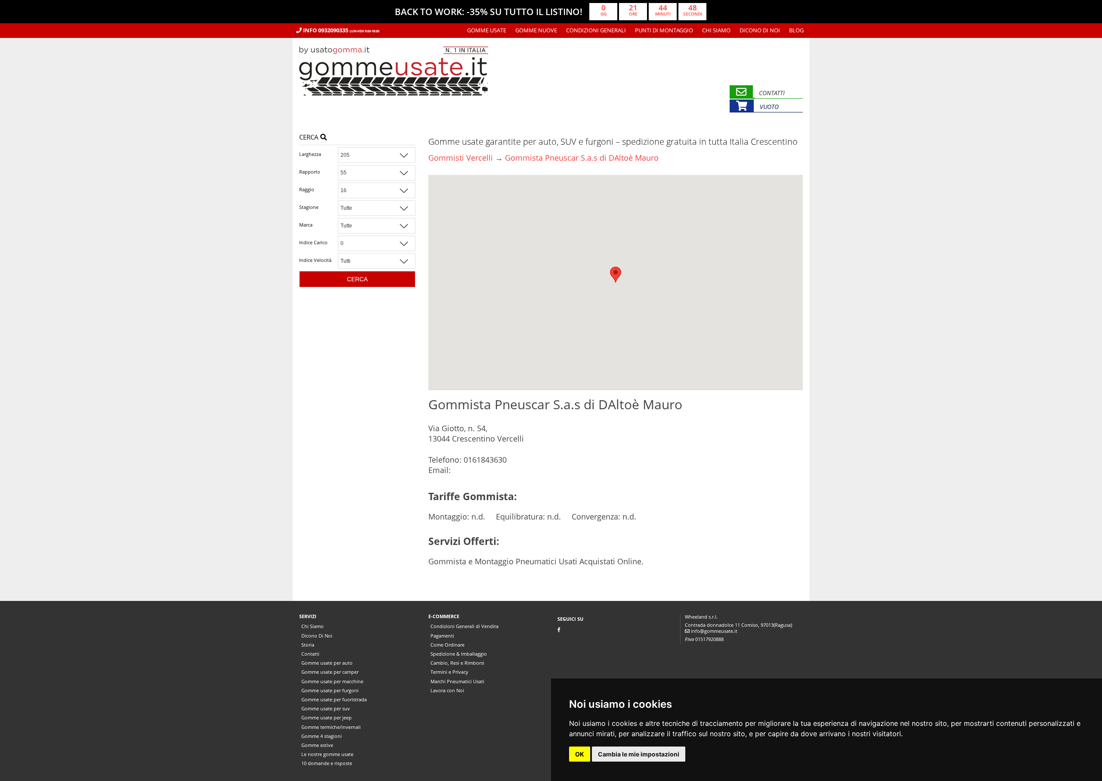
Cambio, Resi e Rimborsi (457, 663)
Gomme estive (317, 745)
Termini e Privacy (449, 672)
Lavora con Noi (447, 690)
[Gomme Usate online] (393, 109)
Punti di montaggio (664, 30)
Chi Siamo (716, 30)
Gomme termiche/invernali (331, 727)
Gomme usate (486, 30)
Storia (307, 644)
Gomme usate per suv (325, 708)
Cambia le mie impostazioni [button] (638, 754)
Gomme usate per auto (327, 663)
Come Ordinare (447, 644)
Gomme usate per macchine (332, 681)
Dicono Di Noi (760, 30)
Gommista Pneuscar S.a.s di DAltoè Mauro (582, 157)
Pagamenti (442, 635)
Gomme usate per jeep (326, 717)
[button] (615, 275)
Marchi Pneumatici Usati (457, 681)
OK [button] (579, 754)
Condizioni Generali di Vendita (464, 626)
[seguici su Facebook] (558, 629)
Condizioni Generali (596, 30)
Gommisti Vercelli (460, 157)
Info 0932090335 (340, 30)
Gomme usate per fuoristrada (334, 699)
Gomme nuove (536, 30)
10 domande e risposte (326, 763)
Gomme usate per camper (330, 672)
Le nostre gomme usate (327, 754)
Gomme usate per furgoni (330, 690)
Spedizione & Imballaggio (458, 653)
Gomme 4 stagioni (321, 736)
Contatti (310, 653)
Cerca (309, 137)
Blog (796, 30)
